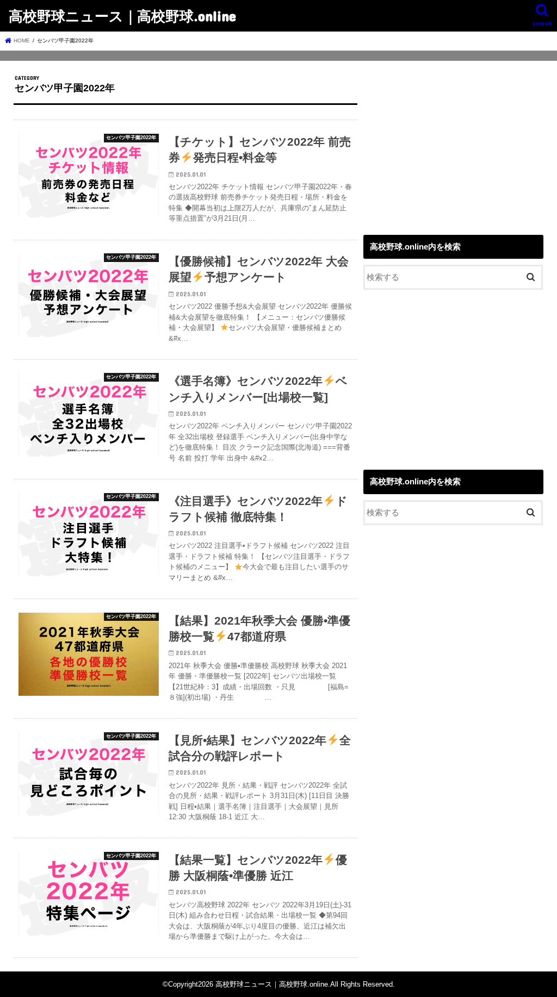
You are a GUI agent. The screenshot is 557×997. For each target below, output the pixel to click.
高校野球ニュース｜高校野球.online (122, 15)
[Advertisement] (453, 142)
